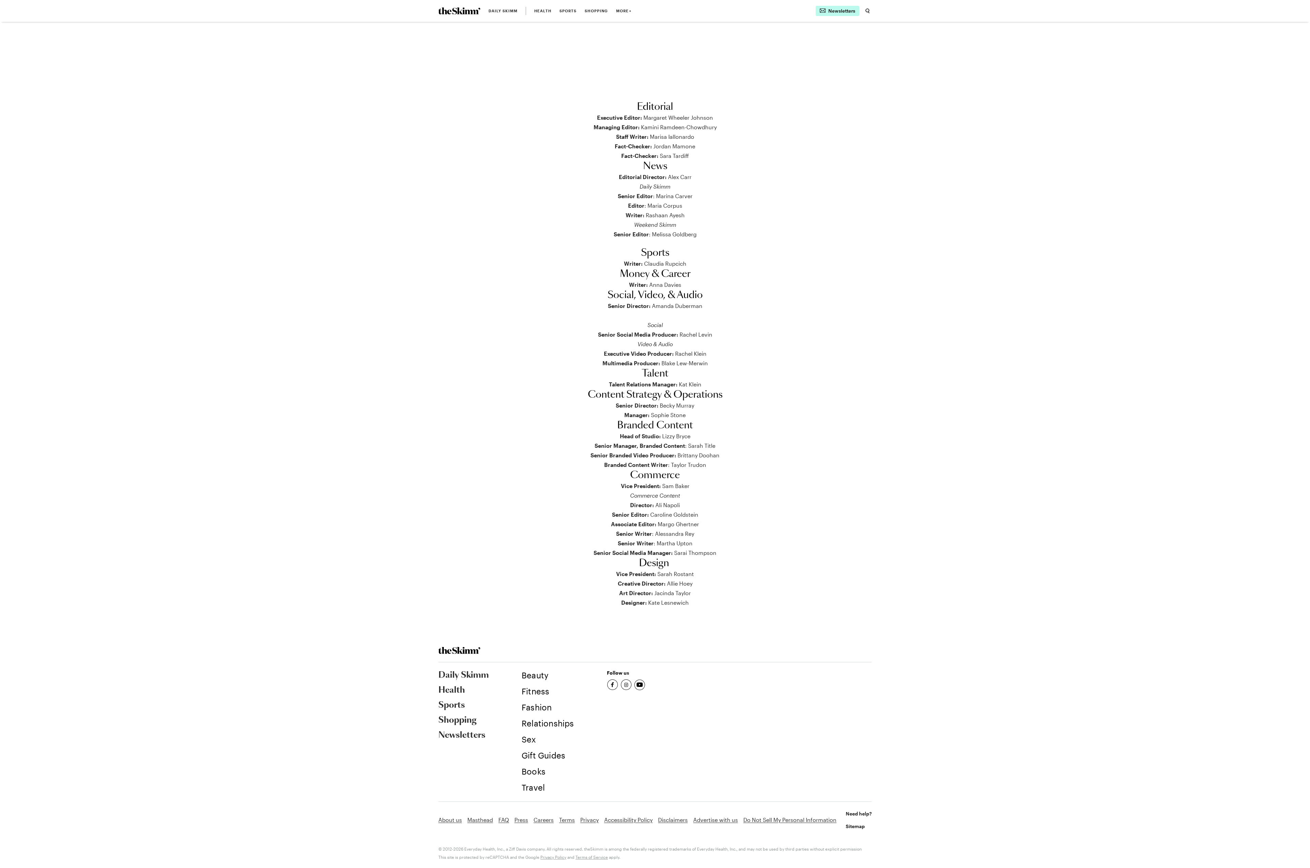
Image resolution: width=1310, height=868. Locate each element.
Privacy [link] (589, 819)
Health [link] (542, 11)
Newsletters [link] (461, 735)
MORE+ (623, 11)
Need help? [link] (859, 813)
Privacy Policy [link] (553, 857)
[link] (459, 11)
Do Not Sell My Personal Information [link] (789, 819)
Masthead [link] (480, 819)
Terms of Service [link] (592, 857)
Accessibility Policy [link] (628, 819)
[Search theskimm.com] (867, 11)
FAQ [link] (503, 819)
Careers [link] (544, 819)
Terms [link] (567, 819)
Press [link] (521, 819)
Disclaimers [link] (673, 819)
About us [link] (450, 819)
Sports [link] (568, 11)
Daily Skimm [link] (503, 11)
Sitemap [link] (855, 826)
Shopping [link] (596, 11)
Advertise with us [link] (715, 819)
